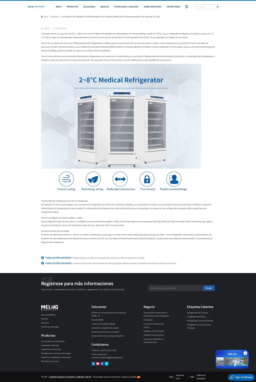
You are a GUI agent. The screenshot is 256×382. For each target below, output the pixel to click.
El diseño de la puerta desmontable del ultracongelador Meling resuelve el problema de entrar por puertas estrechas (124, 263)
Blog (171, 376)
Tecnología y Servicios (126, 6)
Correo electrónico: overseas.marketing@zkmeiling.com (107, 356)
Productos (72, 6)
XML (192, 376)
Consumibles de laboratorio (53, 341)
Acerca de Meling (48, 314)
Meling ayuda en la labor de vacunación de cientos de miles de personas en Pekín (108, 257)
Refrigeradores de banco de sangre (56, 353)
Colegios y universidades (154, 331)
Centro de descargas (50, 326)
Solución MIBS (97, 319)
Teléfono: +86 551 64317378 (103, 350)
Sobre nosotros (152, 6)
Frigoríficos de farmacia (51, 349)
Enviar (209, 288)
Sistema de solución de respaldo (105, 331)
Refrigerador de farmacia (197, 312)
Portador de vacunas (50, 361)
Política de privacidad (201, 377)
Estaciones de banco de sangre (154, 325)
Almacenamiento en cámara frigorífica (107, 335)
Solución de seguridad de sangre (105, 327)
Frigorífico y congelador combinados (56, 357)
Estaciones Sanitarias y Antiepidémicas (154, 340)
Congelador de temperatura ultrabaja (199, 326)
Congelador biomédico (196, 316)
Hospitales (148, 319)
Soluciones (89, 6)
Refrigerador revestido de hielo (200, 320)
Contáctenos (173, 6)
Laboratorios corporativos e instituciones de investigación (156, 314)
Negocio (104, 6)
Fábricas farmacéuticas (154, 335)
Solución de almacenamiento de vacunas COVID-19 (108, 314)
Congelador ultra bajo (50, 345)
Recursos (45, 322)
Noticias (54, 16)
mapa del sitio (180, 377)
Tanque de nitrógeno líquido (103, 323)
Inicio (58, 6)
